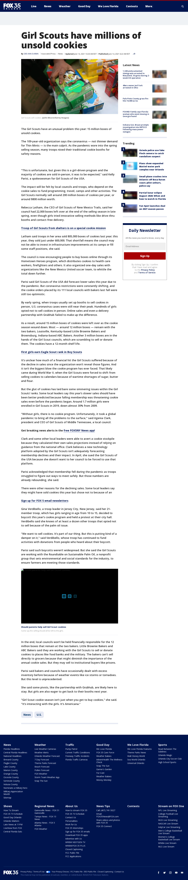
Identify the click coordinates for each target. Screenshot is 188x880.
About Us (71, 806)
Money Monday (103, 780)
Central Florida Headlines (15, 752)
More (148, 6)
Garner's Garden (104, 769)
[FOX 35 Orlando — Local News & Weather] (13, 6)
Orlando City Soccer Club (170, 758)
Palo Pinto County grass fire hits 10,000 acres (135, 99)
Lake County (9, 766)
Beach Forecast (42, 766)
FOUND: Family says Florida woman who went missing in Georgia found (136, 114)
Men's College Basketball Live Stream (170, 832)
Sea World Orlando (136, 759)
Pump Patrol (71, 749)
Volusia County (11, 784)
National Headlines (12, 756)
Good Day (102, 745)
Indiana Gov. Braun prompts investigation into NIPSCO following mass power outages (136, 128)
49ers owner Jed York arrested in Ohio (132, 86)
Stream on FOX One (171, 806)
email (182, 872)
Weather (40, 745)
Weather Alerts (42, 752)
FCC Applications (73, 856)
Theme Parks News (136, 752)
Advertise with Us (73, 838)
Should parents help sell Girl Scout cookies (43, 627)
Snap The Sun (41, 780)
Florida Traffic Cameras (76, 759)
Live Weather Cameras (45, 749)
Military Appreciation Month (13, 792)
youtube (176, 872)
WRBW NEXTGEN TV (75, 842)
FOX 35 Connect (104, 826)
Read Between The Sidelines (167, 750)
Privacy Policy (148, 269)
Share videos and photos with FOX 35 (108, 821)
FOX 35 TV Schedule (13, 813)
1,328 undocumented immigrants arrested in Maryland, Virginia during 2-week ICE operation (136, 74)
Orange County (11, 773)
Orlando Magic (165, 755)
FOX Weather (41, 773)
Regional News (44, 806)
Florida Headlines (12, 749)
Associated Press (48, 54)
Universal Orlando (135, 763)
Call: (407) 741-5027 (105, 810)
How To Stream (11, 810)
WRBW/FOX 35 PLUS (75, 845)
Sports (162, 745)
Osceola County (11, 777)
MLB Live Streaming (167, 820)
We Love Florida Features (139, 749)
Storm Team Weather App (47, 777)
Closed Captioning (74, 849)
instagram (170, 872)
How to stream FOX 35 (76, 810)
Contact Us (70, 817)
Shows (8, 806)
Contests (133, 806)
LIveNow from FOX (13, 828)
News (60, 54)
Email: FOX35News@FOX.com (107, 815)
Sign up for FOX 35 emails (77, 831)
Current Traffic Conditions (77, 752)
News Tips (103, 806)
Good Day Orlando (12, 817)
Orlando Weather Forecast (47, 756)
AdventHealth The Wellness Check (109, 761)
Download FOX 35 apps (76, 835)
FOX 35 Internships (74, 828)
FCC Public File (72, 852)
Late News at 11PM (13, 824)
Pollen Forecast (42, 770)
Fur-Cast (100, 772)
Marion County (11, 770)
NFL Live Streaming (167, 810)
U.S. (39, 714)
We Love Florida (104, 749)
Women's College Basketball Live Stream (169, 838)
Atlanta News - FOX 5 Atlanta (45, 824)
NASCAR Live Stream (168, 823)
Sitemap (7, 797)
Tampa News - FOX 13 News (45, 818)
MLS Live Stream (166, 846)
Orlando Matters (11, 821)
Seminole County (12, 780)
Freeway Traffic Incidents (77, 756)
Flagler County (10, 763)
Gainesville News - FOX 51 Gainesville (47, 811)
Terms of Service (146, 272)
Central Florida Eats (13, 831)
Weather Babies (103, 756)
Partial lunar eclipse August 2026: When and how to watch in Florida (152, 195)
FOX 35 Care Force (105, 752)
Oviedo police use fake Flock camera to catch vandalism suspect (151, 153)
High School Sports (167, 762)
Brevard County (11, 759)
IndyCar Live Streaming (169, 827)
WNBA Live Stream (167, 843)
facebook (158, 872)
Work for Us (71, 824)
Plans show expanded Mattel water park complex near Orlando (151, 166)
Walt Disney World (136, 756)
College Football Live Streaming (168, 815)
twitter (164, 872)
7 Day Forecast (42, 759)
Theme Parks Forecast (45, 763)
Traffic (69, 745)
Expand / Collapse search (182, 6)
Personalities (71, 821)
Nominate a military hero (15, 787)
